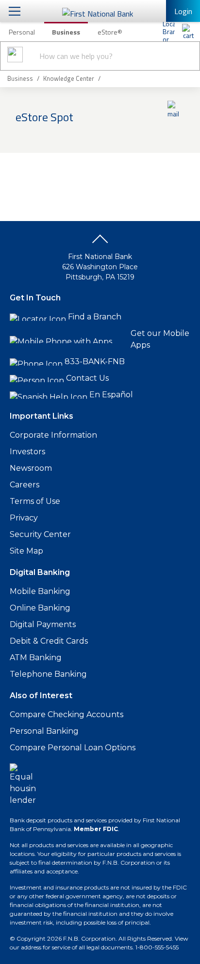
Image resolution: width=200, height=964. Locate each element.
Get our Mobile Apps (160, 339)
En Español (111, 394)
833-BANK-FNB (95, 361)
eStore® (110, 32)
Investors (27, 451)
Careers (24, 484)
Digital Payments (43, 624)
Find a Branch (94, 316)
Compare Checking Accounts (66, 714)
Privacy (24, 517)
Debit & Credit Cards (49, 641)
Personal (22, 32)
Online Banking (40, 607)
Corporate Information (53, 435)
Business (66, 32)
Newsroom (31, 468)
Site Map (26, 551)
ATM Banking (36, 657)
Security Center (40, 534)
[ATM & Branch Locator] (168, 31)
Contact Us (87, 378)
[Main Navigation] (14, 11)
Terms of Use (35, 501)
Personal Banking (44, 731)
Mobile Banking (40, 591)
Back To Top (100, 242)
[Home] (188, 31)
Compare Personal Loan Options (72, 747)
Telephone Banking (48, 674)
